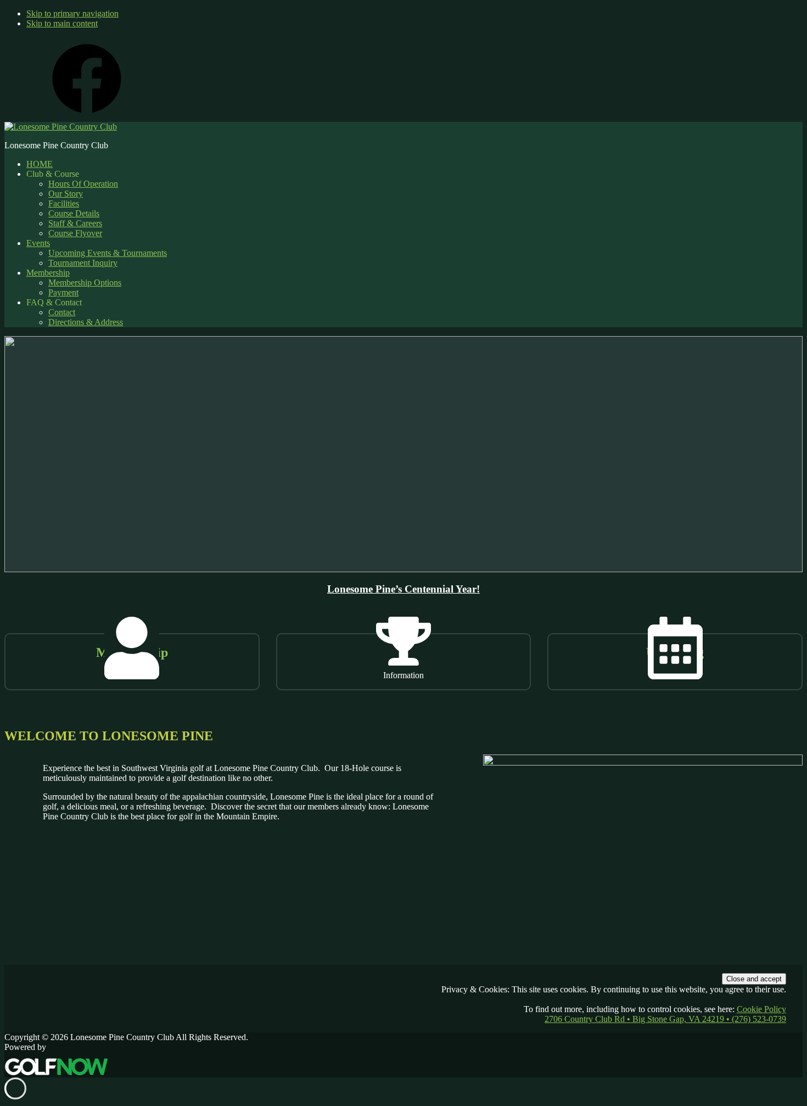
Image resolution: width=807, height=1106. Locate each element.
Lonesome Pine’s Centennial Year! (403, 589)
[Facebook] (86, 116)
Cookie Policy (761, 1009)
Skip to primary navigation (72, 13)
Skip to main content (62, 23)
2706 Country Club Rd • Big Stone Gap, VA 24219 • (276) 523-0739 (665, 1019)
